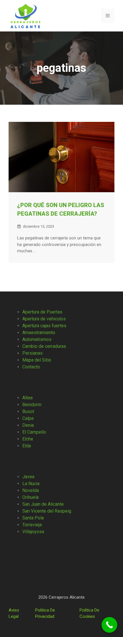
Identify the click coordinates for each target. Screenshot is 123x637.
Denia (28, 425)
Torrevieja (32, 524)
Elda (26, 446)
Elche (27, 439)
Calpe (28, 418)
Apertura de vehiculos (44, 319)
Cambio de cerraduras (44, 346)
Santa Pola (33, 518)
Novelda (30, 490)
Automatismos (36, 339)
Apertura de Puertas (42, 312)
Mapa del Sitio (36, 360)
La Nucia (30, 483)
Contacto (31, 367)
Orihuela (30, 497)
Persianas (32, 353)
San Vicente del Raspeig (46, 511)
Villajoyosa (33, 531)
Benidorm (31, 404)
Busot (28, 411)
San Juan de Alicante (43, 504)
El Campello (34, 432)
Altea (27, 397)
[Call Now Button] (109, 625)
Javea (28, 476)
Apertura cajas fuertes (44, 325)
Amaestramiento (38, 332)
